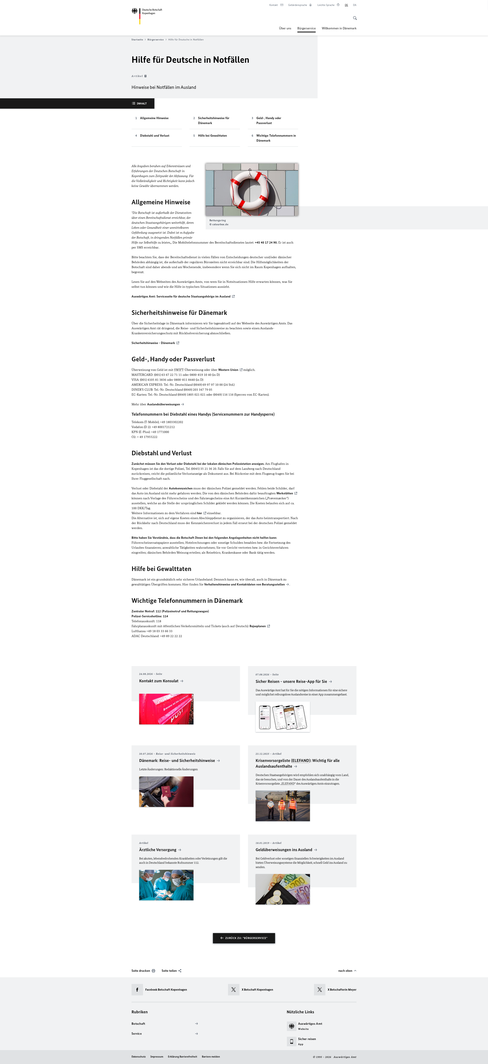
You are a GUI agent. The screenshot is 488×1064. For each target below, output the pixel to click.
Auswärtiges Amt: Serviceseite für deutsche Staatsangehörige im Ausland (181, 296)
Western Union (228, 370)
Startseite (137, 39)
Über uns (285, 28)
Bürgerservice (306, 29)
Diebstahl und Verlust (154, 135)
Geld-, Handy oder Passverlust (268, 120)
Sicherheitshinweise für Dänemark (213, 120)
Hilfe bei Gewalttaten (212, 135)
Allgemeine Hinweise (154, 118)
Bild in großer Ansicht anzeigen (252, 189)
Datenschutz (139, 1056)
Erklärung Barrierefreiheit (182, 1056)
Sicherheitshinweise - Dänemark (153, 343)
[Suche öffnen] (354, 16)
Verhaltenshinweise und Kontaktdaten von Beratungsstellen (244, 584)
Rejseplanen (258, 626)
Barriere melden (211, 1056)
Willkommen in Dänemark (339, 28)
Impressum (156, 1056)
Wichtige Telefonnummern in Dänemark (276, 138)
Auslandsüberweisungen (163, 404)
